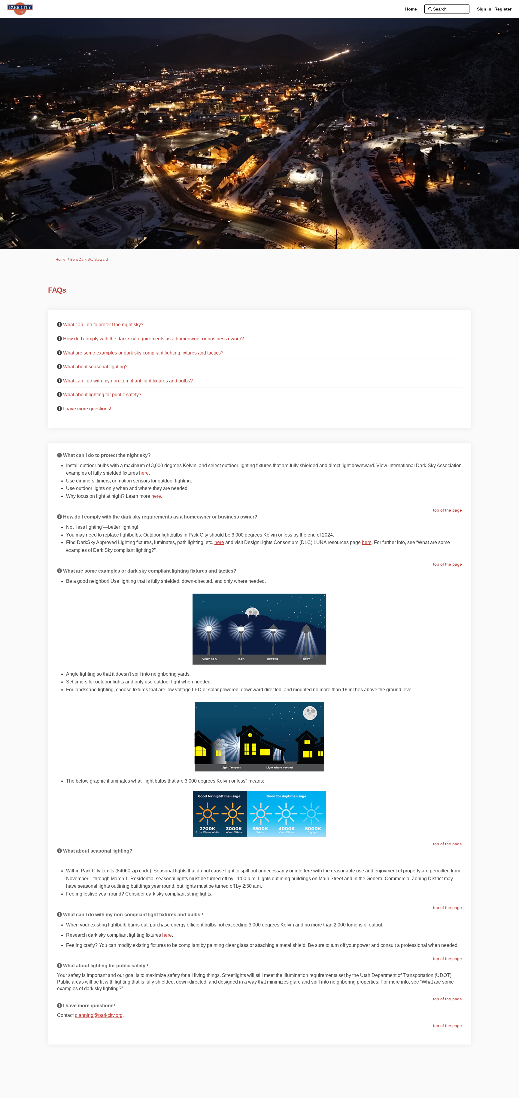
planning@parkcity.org (99, 1015)
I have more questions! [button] (87, 408)
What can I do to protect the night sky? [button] (103, 324)
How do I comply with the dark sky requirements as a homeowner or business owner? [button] (153, 338)
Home (60, 259)
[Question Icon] (59, 324)
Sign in (484, 9)
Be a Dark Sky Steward (89, 259)
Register (502, 9)
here (144, 473)
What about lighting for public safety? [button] (102, 394)
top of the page (447, 510)
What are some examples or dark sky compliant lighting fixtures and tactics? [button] (143, 352)
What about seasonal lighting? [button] (95, 366)
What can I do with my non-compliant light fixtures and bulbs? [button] (128, 380)
